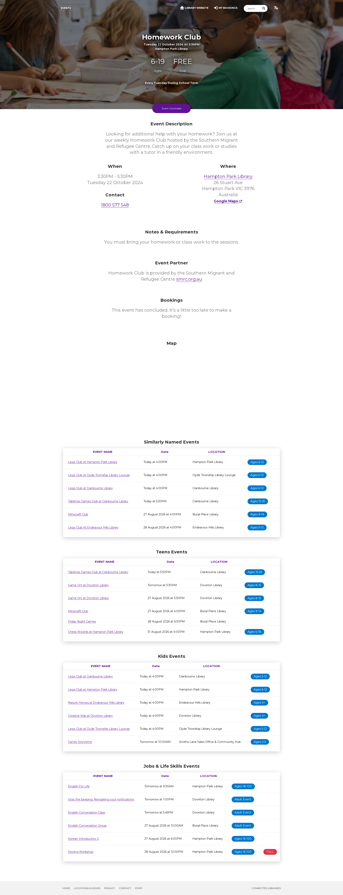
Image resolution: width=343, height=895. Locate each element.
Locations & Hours (87, 888)
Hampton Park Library (228, 176)
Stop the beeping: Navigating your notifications (101, 799)
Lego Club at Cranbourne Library (90, 488)
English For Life (79, 786)
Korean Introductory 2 (83, 838)
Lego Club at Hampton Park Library (92, 462)
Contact (125, 888)
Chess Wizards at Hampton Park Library (95, 632)
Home (66, 888)
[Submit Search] (264, 8)
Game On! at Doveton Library (88, 585)
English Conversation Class (86, 812)
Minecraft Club (78, 514)
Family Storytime (80, 742)
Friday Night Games (82, 621)
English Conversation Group (87, 825)
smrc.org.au (189, 279)
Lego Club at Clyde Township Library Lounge (99, 475)
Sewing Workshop (80, 852)
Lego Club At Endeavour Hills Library (93, 527)
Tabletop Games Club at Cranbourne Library (98, 501)
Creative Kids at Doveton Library (90, 715)
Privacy (109, 888)
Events (66, 8)
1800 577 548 (115, 205)
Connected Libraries (266, 888)
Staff (138, 888)
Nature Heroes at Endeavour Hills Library (96, 702)
